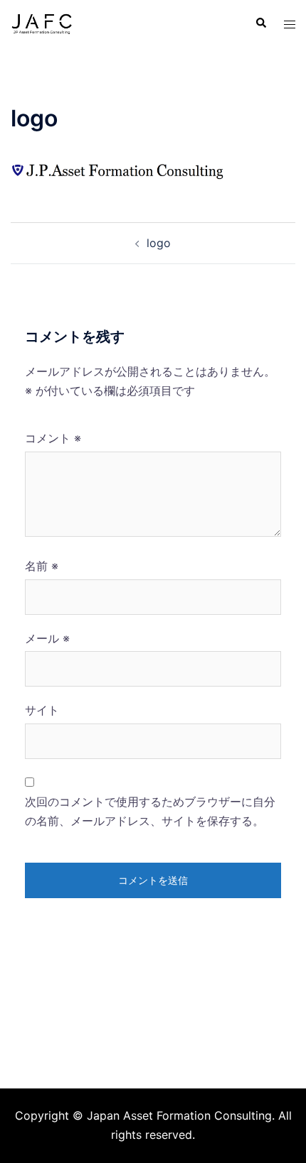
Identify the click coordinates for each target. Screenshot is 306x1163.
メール (47, 638)
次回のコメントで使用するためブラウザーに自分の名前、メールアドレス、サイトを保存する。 (150, 811)
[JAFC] (42, 22)
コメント (53, 438)
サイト (42, 710)
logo (159, 243)
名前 (41, 566)
